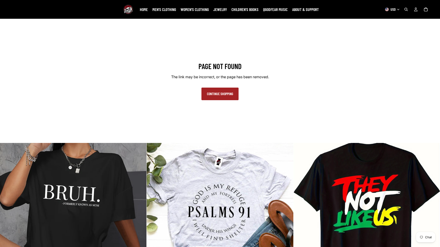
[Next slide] (139, 216)
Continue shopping (220, 93)
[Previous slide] (7, 216)
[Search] (406, 9)
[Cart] (426, 9)
